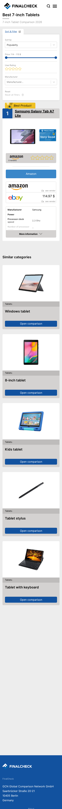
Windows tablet (17, 311)
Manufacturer (11, 77)
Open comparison (31, 323)
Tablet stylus (15, 518)
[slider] (6, 57)
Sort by (8, 40)
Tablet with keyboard (22, 587)
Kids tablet (13, 449)
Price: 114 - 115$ (13, 54)
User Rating (10, 65)
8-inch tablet (15, 380)
